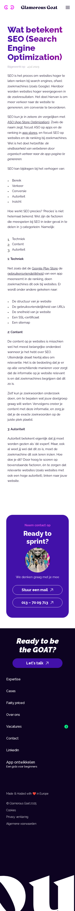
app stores (29, 133)
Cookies (11, 810)
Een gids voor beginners (21, 766)
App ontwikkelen (21, 762)
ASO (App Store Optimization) (28, 122)
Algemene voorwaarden (21, 823)
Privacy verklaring (17, 816)
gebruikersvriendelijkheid (26, 273)
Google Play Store (45, 268)
